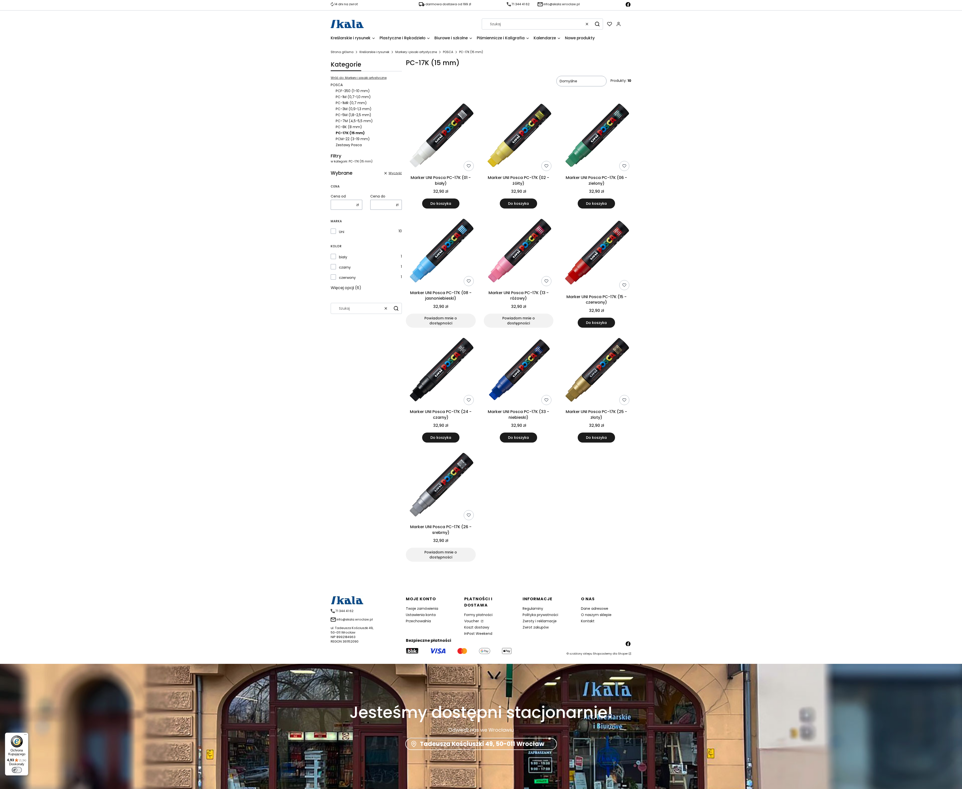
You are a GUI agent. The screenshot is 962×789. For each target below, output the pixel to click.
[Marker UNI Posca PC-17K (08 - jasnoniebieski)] (441, 252)
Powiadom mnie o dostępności (440, 321)
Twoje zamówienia (422, 608)
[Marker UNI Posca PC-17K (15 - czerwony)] (596, 254)
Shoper (623, 654)
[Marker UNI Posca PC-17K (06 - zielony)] (596, 137)
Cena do (377, 196)
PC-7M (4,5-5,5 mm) (354, 120)
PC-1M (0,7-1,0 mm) (353, 96)
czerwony (347, 277)
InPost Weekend (478, 633)
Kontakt (587, 621)
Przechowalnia (418, 621)
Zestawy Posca (349, 144)
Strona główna (342, 52)
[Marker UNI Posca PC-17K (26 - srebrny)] (441, 486)
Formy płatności (478, 614)
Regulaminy (533, 608)
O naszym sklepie (596, 614)
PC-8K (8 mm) (349, 126)
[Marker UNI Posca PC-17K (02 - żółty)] (519, 137)
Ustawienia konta (421, 614)
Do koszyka (440, 203)
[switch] (17, 770)
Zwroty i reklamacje (540, 621)
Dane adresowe (594, 608)
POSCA (448, 52)
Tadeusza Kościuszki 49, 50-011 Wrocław (482, 744)
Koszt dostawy (476, 627)
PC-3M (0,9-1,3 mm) (354, 108)
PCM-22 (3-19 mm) (353, 138)
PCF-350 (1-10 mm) (353, 90)
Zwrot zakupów (536, 627)
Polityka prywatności (540, 614)
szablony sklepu (580, 654)
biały (343, 257)
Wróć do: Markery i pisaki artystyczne (359, 78)
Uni (341, 231)
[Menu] (25, 736)
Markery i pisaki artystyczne (416, 52)
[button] (597, 24)
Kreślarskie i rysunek (374, 52)
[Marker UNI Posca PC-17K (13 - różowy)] (519, 252)
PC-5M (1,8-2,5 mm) (353, 114)
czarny (345, 267)
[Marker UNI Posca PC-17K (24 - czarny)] (441, 371)
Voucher (472, 621)
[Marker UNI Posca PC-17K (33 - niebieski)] (519, 371)
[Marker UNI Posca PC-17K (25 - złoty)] (596, 371)
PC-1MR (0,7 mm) (351, 102)
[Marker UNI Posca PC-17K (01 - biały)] (441, 137)
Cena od (338, 196)
